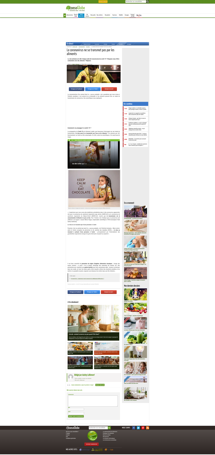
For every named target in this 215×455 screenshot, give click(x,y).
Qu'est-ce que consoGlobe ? (72, 431)
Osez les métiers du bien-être (131, 383)
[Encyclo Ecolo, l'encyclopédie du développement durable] (109, 450)
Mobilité (121, 15)
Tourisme (114, 15)
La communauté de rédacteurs (110, 431)
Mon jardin (93, 15)
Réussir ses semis (128, 301)
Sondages (129, 44)
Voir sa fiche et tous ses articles (83, 378)
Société (121, 44)
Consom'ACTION (133, 15)
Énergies (127, 15)
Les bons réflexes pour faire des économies (134, 330)
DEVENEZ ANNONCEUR (91, 444)
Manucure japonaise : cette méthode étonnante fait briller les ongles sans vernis (135, 233)
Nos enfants (100, 15)
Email (69, 411)
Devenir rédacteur (80, 380)
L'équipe (68, 433)
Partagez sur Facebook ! (76, 89)
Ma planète (107, 15)
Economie (97, 44)
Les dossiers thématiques (109, 438)
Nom (69, 407)
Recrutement (106, 436)
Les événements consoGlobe (109, 440)
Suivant (68, 73)
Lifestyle (105, 44)
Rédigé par (84, 375)
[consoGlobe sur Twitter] (138, 427)
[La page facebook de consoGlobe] (133, 427)
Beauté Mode (76, 15)
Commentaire (71, 394)
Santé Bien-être (81, 15)
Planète (113, 44)
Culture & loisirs (87, 44)
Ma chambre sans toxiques (130, 400)
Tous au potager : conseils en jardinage (133, 315)
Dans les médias (107, 435)
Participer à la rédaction (108, 433)
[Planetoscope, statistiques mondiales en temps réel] (84, 450)
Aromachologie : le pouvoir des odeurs (133, 218)
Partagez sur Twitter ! (93, 89)
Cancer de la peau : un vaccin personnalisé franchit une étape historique (134, 249)
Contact (68, 435)
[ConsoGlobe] (75, 8)
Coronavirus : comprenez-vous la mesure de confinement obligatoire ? (87, 278)
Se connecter (103, 1)
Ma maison (87, 15)
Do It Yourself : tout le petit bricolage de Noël (135, 374)
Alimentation (70, 15)
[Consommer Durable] (97, 450)
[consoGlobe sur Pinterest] (142, 427)
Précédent (119, 73)
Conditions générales (71, 438)
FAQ (67, 436)
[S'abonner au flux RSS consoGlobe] (147, 427)
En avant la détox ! (128, 344)
